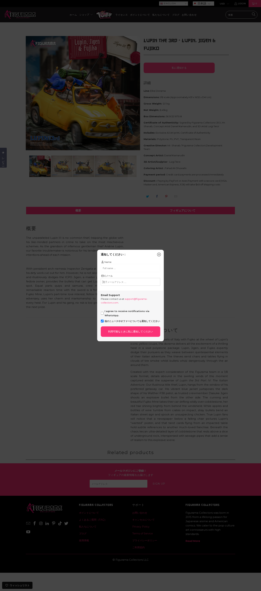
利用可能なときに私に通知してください (130, 331)
